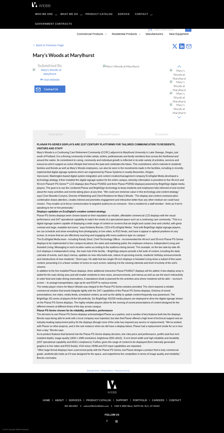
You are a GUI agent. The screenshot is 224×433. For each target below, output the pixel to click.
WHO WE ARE (44, 14)
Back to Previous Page (49, 45)
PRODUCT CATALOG (99, 14)
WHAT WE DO (69, 14)
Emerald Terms (93, 371)
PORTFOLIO (140, 400)
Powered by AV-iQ (122, 371)
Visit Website (51, 79)
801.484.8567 (71, 406)
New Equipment (178, 34)
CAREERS (158, 400)
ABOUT (59, 400)
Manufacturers (154, 34)
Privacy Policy (107, 371)
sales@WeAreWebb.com (96, 406)
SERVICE (124, 14)
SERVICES (75, 400)
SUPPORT (122, 400)
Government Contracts (53, 24)
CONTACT (141, 14)
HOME (46, 400)
